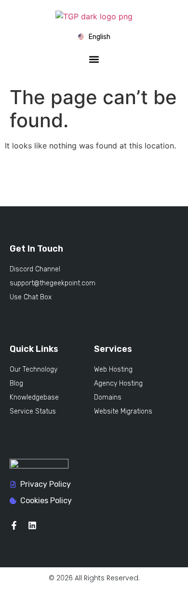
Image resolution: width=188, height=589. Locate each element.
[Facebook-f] (14, 525)
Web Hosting (113, 369)
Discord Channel (35, 269)
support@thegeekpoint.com (52, 283)
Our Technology (33, 369)
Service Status (33, 411)
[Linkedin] (32, 525)
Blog (16, 383)
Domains (107, 397)
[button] (94, 59)
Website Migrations (123, 411)
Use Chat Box (31, 297)
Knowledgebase (34, 397)
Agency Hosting (118, 383)
